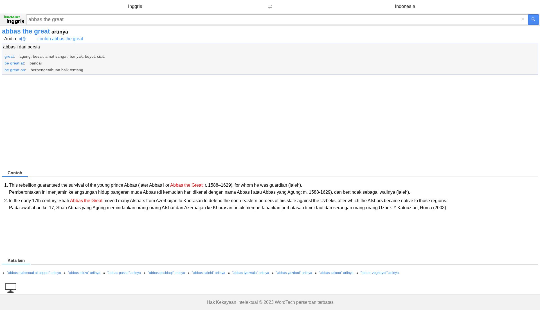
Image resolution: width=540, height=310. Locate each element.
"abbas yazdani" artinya (294, 273)
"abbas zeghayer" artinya (380, 273)
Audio (10, 38)
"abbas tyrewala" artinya (250, 273)
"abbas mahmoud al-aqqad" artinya (34, 273)
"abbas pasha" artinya (124, 273)
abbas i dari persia (21, 46)
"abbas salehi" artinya (208, 273)
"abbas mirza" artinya (84, 273)
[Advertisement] (170, 124)
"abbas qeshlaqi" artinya (166, 273)
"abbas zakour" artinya (336, 273)
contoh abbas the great (60, 38)
